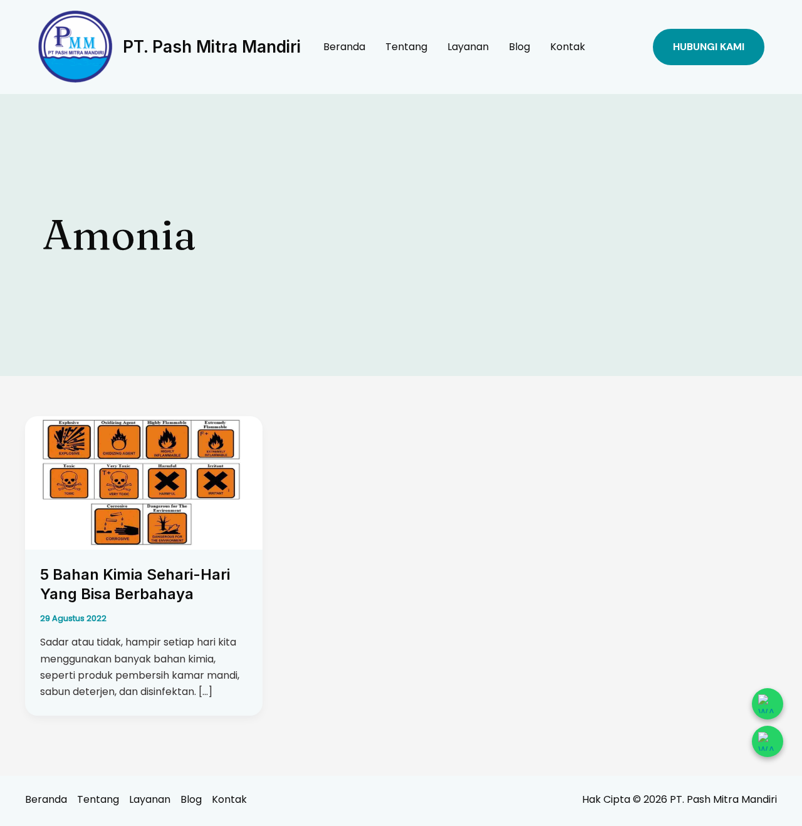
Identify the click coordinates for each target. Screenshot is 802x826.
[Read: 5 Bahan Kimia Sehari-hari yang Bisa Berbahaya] (144, 482)
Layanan (468, 46)
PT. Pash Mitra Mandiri (212, 46)
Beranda (344, 46)
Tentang (406, 46)
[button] (708, 47)
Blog (519, 46)
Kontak (567, 46)
